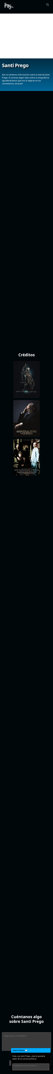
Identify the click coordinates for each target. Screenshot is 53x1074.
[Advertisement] (26, 36)
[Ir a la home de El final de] (8, 6)
